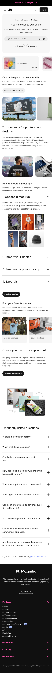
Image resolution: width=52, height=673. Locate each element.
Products (6, 602)
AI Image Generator (10, 612)
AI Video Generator (9, 615)
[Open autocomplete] (7, 39)
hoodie (21, 46)
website (32, 46)
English (26, 592)
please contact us (38, 556)
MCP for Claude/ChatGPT (14, 624)
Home (17, 20)
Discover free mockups (13, 90)
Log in (43, 10)
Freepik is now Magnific (24, 3)
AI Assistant (6, 609)
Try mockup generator (13, 373)
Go (25, 116)
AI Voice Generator (9, 618)
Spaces (5, 606)
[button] (26, 592)
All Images (24, 20)
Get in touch (8, 656)
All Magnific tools (9, 636)
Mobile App (6, 633)
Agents (7, 627)
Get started (7, 642)
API (3, 630)
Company (6, 649)
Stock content (7, 621)
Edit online (13, 116)
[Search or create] (36, 9)
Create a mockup (11, 294)
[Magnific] (26, 572)
